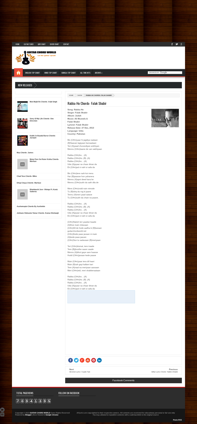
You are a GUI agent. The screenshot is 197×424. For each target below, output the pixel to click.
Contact (66, 44)
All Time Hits (85, 72)
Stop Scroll (2, 414)
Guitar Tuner (28, 44)
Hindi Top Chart (50, 72)
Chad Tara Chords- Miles (27, 176)
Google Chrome (52, 415)
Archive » (98, 72)
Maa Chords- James (25, 153)
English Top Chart (32, 72)
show (79, 95)
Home (17, 44)
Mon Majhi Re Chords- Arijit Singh (43, 102)
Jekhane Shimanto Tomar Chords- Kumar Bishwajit (38, 213)
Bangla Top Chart (69, 72)
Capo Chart (42, 44)
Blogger (28, 415)
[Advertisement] (86, 20)
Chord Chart (54, 44)
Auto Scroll (2, 410)
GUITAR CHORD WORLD (40, 413)
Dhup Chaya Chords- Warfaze (29, 183)
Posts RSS (177, 420)
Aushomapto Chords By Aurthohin (31, 206)
